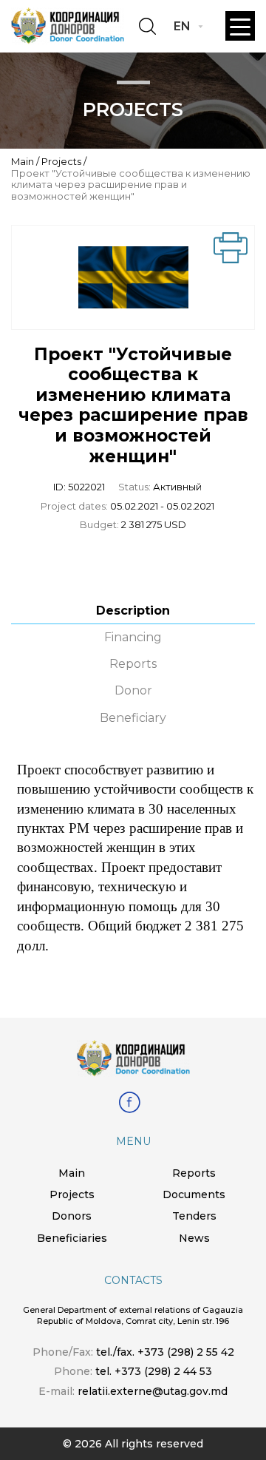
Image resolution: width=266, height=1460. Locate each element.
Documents (194, 1194)
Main (22, 161)
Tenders (194, 1216)
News (194, 1238)
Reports (133, 664)
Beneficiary (133, 718)
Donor (133, 690)
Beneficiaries (72, 1238)
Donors (72, 1216)
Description (133, 611)
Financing (133, 637)
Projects (61, 161)
